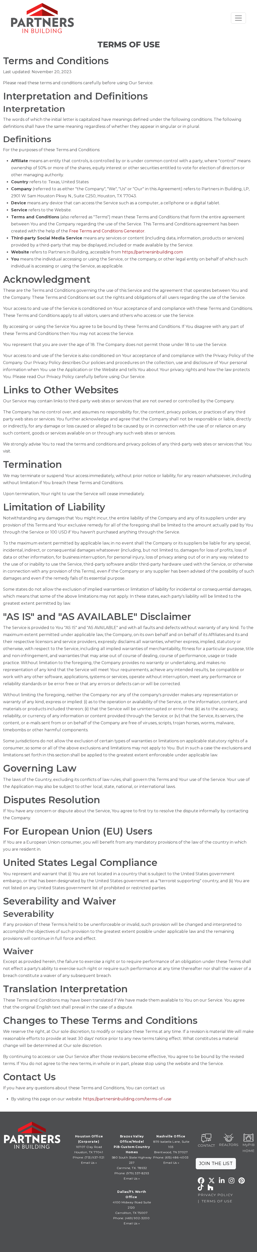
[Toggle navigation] (238, 18)
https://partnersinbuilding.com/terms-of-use (127, 1099)
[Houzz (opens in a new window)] (210, 1187)
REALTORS (228, 1144)
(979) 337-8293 (137, 1173)
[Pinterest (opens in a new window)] (241, 1180)
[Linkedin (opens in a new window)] (222, 1180)
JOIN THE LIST (216, 1163)
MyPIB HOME (248, 1147)
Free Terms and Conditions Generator (107, 231)
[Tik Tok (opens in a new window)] (201, 1187)
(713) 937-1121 (94, 1157)
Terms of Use (217, 1201)
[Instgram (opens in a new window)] (231, 1180)
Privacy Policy (215, 1195)
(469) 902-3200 (137, 1218)
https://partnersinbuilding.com (152, 252)
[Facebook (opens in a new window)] (201, 1180)
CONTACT (206, 1145)
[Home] (42, 18)
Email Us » (89, 1163)
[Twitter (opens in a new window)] (211, 1180)
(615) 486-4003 (177, 1157)
